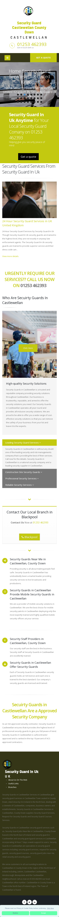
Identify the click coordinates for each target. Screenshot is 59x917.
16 (41, 98)
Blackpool (30, 537)
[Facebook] (24, 902)
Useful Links (13, 783)
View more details (10, 256)
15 (38, 98)
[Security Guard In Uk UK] (7, 764)
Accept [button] (43, 913)
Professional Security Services (21, 478)
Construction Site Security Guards (23, 472)
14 (34, 98)
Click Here (28, 348)
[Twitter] (29, 902)
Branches (12, 787)
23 (38, 102)
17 (18, 102)
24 (41, 102)
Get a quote (43, 57)
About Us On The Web (17, 780)
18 (21, 102)
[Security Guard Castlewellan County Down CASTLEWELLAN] (29, 10)
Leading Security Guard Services (22, 442)
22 (34, 102)
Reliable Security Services (18, 484)
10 (21, 98)
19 (24, 102)
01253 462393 (32, 44)
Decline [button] (15, 913)
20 (28, 102)
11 (24, 98)
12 (28, 98)
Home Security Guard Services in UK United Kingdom (29, 76)
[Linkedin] (34, 902)
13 (31, 98)
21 (31, 102)
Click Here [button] (50, 908)
